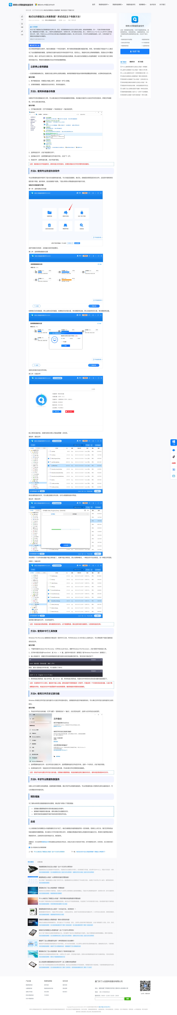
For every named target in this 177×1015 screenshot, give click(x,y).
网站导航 (99, 1011)
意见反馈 (89, 1011)
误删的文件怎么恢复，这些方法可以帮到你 (83, 872)
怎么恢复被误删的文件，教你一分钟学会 (60, 967)
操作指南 (46, 985)
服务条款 (65, 985)
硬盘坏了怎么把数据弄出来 (57, 946)
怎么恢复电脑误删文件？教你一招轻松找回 (61, 925)
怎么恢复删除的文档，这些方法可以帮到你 (61, 872)
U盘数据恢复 (29, 988)
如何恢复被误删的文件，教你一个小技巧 (82, 967)
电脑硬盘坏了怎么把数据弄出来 (73, 946)
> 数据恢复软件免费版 (126, 39)
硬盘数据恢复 (29, 985)
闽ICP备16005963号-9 (104, 1007)
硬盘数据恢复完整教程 (56, 893)
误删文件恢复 (29, 991)
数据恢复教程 (117, 4)
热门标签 (140, 61)
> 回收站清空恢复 (125, 42)
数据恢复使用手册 (48, 988)
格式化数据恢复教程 (44, 872)
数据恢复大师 (45, 842)
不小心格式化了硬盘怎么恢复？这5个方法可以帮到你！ (50, 851)
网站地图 (94, 1011)
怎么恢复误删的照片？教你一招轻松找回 (83, 925)
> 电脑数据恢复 (124, 45)
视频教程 (142, 4)
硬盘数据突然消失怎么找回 (57, 914)
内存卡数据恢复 (30, 998)
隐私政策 (65, 988)
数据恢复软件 (103, 4)
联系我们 (65, 991)
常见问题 (46, 991)
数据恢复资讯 (130, 4)
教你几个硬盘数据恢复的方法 (58, 957)
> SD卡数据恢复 (145, 42)
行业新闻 (46, 995)
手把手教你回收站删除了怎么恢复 (59, 904)
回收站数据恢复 (30, 995)
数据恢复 (50, 171)
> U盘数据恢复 (145, 45)
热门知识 (123, 62)
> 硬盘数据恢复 (145, 39)
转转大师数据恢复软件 (50, 20)
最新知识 (132, 61)
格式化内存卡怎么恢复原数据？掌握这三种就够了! (90, 851)
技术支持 (153, 4)
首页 (93, 4)
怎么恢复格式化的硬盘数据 (38, 847)
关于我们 (162, 4)
